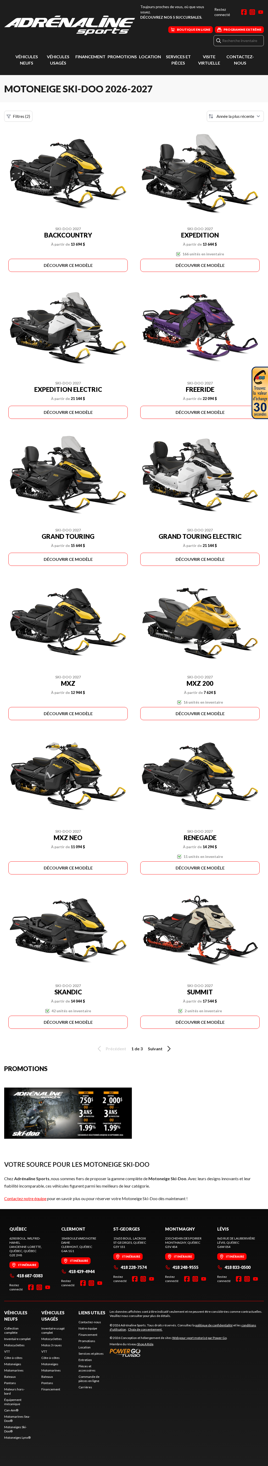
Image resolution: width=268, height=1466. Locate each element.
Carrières (85, 1387)
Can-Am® (11, 1410)
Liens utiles (92, 1312)
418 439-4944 (81, 1271)
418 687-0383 (30, 1275)
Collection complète (11, 1330)
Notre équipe (88, 1328)
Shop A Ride (145, 1344)
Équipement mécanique (12, 1402)
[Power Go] (168, 1352)
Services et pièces (91, 1354)
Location (150, 56)
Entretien (85, 1360)
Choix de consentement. (145, 1329)
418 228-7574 (134, 1267)
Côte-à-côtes (13, 1358)
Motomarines (14, 1370)
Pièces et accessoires (87, 1368)
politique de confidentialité (214, 1325)
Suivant (155, 1048)
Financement (90, 56)
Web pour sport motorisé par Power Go (199, 1338)
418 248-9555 (185, 1267)
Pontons (10, 1383)
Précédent (116, 1048)
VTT (7, 1351)
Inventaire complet (17, 1339)
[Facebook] (244, 12)
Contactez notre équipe (25, 1198)
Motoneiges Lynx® (17, 1437)
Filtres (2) (21, 116)
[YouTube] (261, 12)
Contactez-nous (90, 1322)
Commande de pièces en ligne (89, 1379)
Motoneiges (12, 1364)
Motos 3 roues (51, 1345)
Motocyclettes (14, 1345)
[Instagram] (252, 12)
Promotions (122, 56)
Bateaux (10, 1377)
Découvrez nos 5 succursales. (171, 17)
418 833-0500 (237, 1267)
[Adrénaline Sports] (69, 25)
